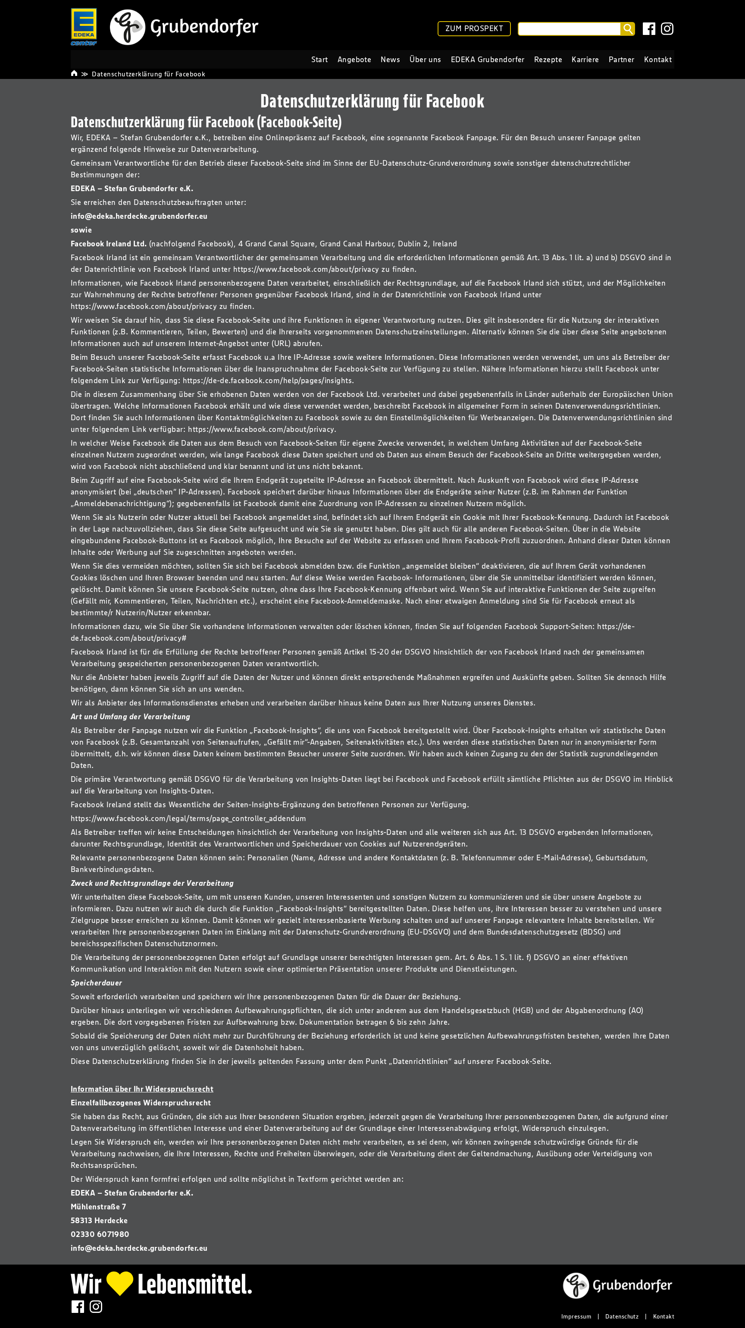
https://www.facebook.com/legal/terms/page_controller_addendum (188, 818)
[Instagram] (667, 29)
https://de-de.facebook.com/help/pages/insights (267, 380)
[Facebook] (649, 29)
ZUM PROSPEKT (474, 28)
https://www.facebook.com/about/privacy (306, 269)
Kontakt (663, 1316)
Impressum (576, 1316)
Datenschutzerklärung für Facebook (148, 73)
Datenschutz (622, 1316)
